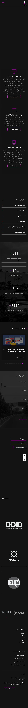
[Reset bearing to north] (24, 460)
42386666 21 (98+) (19, 658)
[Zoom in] (24, 455)
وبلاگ (23, 635)
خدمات (22, 633)
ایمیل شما (24, 390)
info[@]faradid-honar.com (17, 665)
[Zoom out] (24, 458)
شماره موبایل (23, 408)
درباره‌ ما (22, 640)
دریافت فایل (20, 447)
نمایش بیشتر (14, 96)
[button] (22, 363)
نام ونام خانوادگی (22, 381)
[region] (14, 477)
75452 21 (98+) (20, 655)
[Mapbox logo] (5, 499)
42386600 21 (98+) (19, 661)
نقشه (23, 637)
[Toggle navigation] (3, 3)
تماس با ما (21, 642)
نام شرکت (24, 399)
